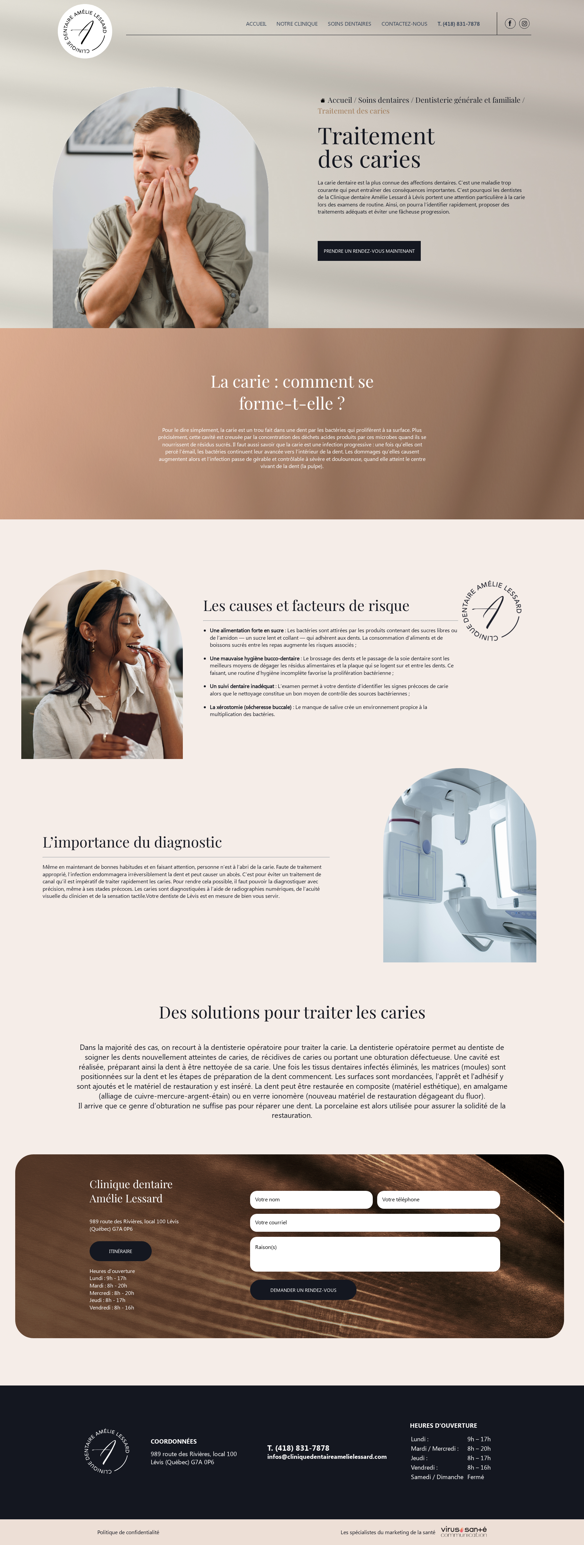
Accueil (256, 23)
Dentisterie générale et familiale (467, 99)
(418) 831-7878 (302, 1447)
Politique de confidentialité (128, 1532)
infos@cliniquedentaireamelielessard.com (327, 1456)
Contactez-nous (405, 23)
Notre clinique (297, 23)
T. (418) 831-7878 (459, 23)
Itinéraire (120, 1251)
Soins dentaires (349, 23)
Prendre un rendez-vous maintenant (369, 250)
